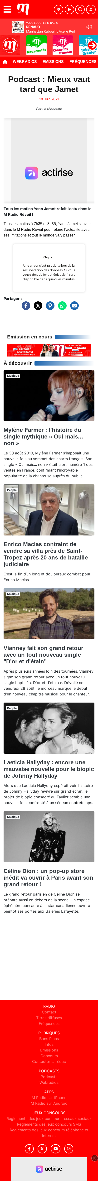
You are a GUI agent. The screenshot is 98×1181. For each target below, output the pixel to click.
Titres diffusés (49, 1017)
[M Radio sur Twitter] (42, 1148)
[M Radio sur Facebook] (29, 1148)
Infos (49, 1044)
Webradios (25, 62)
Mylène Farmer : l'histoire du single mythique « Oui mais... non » (43, 436)
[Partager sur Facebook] (24, 308)
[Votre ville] (58, 9)
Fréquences (49, 1023)
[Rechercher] (80, 9)
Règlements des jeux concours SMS (49, 1124)
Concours (49, 1055)
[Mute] (89, 26)
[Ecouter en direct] (69, 9)
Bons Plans (49, 1038)
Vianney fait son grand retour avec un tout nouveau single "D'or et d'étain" (43, 655)
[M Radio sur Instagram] (68, 1148)
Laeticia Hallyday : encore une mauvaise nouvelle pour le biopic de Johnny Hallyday (49, 769)
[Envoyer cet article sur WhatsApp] (61, 308)
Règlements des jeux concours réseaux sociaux (49, 1118)
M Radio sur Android (49, 1103)
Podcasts (49, 1076)
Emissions (53, 62)
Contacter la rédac (49, 1061)
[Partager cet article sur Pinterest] (49, 308)
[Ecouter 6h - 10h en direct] (49, 349)
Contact (49, 1012)
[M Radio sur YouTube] (55, 1148)
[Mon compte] (91, 9)
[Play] (6, 42)
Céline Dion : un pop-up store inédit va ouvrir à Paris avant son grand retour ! (48, 877)
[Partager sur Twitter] (36, 308)
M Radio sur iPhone (49, 1097)
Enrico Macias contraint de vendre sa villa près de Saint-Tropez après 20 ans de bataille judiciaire (46, 554)
